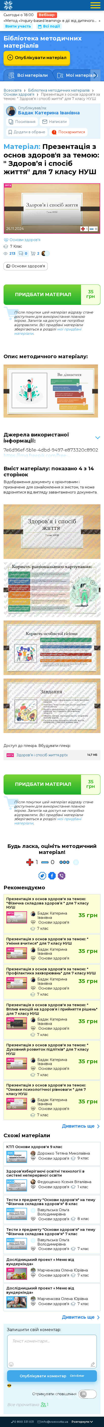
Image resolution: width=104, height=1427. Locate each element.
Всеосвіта (12, 90)
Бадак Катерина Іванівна (49, 113)
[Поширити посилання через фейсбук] (52, 875)
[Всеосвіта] (8, 5)
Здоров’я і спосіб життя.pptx (42, 755)
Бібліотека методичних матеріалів (59, 90)
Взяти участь (18, 26)
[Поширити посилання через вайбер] (61, 875)
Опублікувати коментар (52, 1376)
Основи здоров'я (19, 94)
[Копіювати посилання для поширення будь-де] (42, 875)
